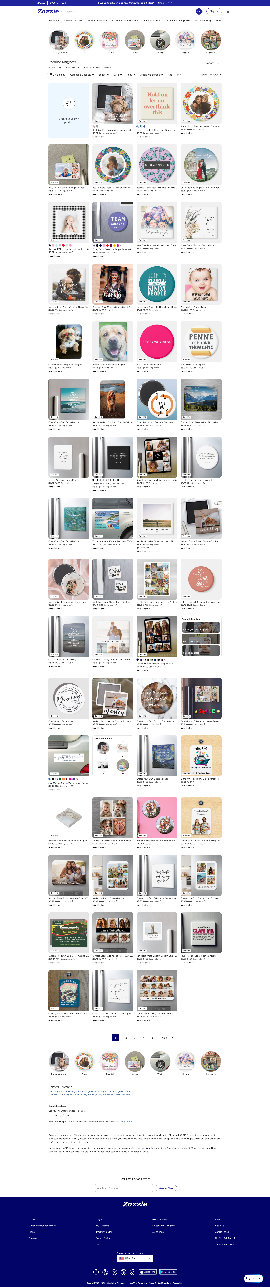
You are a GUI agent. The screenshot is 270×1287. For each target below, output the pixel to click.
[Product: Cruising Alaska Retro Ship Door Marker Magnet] (68, 990)
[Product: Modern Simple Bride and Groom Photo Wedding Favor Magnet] (68, 579)
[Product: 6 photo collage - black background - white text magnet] (157, 457)
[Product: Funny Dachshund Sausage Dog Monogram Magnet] (157, 399)
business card (143, 1148)
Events (54, 3)
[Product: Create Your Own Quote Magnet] (68, 399)
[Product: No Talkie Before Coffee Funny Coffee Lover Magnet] (112, 579)
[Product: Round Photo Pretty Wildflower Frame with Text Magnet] (201, 103)
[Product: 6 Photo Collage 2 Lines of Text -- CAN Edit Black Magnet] (112, 932)
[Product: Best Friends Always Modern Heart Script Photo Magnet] (157, 222)
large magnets (99, 1094)
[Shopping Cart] (227, 11)
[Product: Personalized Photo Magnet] (201, 284)
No (67, 1115)
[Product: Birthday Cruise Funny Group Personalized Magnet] (201, 755)
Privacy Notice (155, 1283)
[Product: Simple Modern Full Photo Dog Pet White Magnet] (112, 399)
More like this (99, 136)
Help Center (126, 1121)
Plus (63, 3)
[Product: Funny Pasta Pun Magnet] (201, 341)
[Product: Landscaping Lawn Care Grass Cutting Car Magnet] (68, 932)
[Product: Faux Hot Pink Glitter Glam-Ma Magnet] (201, 932)
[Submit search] (199, 11)
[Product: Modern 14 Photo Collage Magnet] (112, 875)
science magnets (83, 1094)
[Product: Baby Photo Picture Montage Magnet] (68, 164)
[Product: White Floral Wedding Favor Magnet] (201, 222)
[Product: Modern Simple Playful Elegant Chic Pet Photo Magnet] (201, 518)
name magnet (101, 1091)
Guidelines (166, 1283)
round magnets (116, 1091)
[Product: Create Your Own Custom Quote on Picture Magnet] (157, 698)
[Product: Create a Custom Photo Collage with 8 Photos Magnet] (157, 636)
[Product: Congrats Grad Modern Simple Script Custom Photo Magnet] (112, 284)
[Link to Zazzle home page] (49, 11)
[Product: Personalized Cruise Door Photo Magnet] (201, 817)
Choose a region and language (131, 1253)
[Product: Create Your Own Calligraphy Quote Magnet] (157, 875)
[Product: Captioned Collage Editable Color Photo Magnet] (112, 636)
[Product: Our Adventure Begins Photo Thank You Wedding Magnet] (201, 164)
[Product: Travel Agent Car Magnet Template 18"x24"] (112, 518)
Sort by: (204, 74)
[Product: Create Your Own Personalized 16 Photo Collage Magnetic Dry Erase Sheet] (157, 579)
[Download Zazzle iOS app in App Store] (148, 1271)
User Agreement (140, 1283)
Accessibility (178, 1283)
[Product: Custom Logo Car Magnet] (68, 698)
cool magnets (86, 1091)
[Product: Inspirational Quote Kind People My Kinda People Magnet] (157, 284)
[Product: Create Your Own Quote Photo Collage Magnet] (201, 875)
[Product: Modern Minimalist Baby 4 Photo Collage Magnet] (112, 817)
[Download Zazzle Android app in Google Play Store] (168, 1271)
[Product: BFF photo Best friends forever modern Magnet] (157, 817)
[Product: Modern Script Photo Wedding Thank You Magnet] (68, 284)
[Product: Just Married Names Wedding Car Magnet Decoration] (68, 755)
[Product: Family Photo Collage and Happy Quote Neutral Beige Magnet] (201, 698)
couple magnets (71, 1091)
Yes (56, 1115)
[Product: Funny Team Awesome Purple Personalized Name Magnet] (112, 222)
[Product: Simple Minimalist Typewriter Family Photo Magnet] (157, 518)
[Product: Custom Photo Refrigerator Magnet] (68, 341)
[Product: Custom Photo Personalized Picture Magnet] (201, 399)
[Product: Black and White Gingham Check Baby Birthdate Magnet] (68, 222)
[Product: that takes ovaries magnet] (157, 341)
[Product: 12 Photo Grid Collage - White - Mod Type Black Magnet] (157, 990)
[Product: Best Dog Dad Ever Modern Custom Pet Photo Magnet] (112, 103)
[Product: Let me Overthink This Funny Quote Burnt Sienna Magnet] (157, 103)
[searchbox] (132, 11)
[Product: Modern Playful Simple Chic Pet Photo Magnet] (112, 698)
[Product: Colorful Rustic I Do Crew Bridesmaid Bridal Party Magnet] (201, 579)
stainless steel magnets (118, 1094)
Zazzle (41, 3)
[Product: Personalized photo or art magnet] (112, 341)
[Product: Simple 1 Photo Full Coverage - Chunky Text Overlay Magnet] (68, 875)
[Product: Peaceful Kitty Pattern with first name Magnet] (157, 164)
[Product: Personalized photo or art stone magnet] (68, 817)
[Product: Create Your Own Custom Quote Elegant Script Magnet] (112, 990)
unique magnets (66, 1094)
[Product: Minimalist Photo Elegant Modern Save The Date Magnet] (157, 932)
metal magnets (56, 1091)
